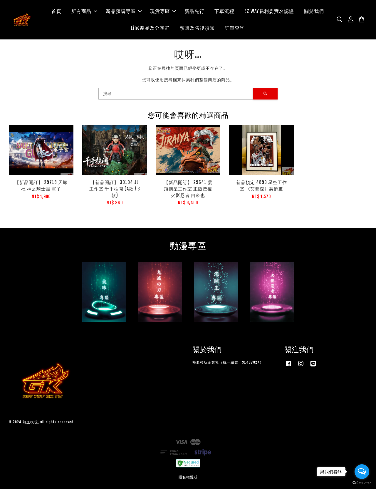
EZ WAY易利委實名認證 (269, 11)
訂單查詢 (235, 28)
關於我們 (314, 11)
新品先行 (194, 11)
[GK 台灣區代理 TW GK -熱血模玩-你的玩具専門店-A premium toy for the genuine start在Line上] (313, 366)
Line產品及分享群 (150, 28)
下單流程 (224, 11)
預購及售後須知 (197, 28)
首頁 (56, 11)
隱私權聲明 (188, 477)
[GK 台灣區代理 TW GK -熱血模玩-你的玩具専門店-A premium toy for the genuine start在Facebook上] (288, 366)
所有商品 (81, 11)
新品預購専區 (121, 11)
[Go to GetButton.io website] (361, 483)
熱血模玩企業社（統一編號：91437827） (227, 362)
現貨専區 (160, 11)
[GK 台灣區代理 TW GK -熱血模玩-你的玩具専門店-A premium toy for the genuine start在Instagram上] (301, 366)
